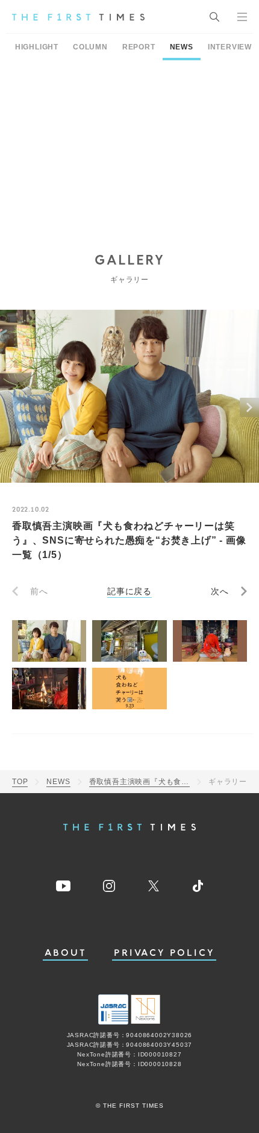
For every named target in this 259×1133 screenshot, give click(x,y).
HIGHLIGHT (36, 47)
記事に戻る (129, 591)
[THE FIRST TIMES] (78, 16)
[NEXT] (249, 407)
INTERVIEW (230, 47)
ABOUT (66, 953)
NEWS (181, 47)
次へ (220, 591)
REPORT (138, 47)
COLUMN (90, 47)
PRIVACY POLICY (164, 953)
